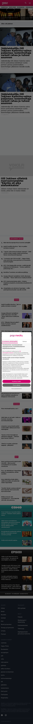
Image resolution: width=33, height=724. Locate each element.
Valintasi (24, 341)
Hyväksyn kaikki (16, 381)
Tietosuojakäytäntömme (16, 388)
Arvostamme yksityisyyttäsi (9, 341)
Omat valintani (16, 385)
